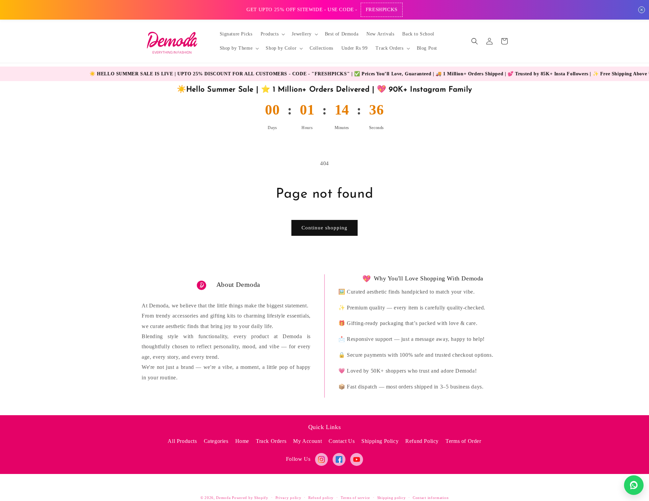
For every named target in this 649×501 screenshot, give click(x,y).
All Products (182, 441)
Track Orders (271, 441)
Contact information (431, 497)
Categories (216, 441)
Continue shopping (324, 227)
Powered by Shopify (250, 498)
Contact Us (342, 441)
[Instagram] (321, 459)
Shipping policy (391, 497)
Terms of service (355, 497)
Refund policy (321, 497)
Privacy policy (288, 497)
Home (242, 441)
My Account (307, 441)
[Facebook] (339, 459)
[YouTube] (356, 459)
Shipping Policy (380, 441)
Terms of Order (463, 441)
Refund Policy (422, 441)
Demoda (223, 498)
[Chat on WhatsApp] (634, 485)
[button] (272, 34)
